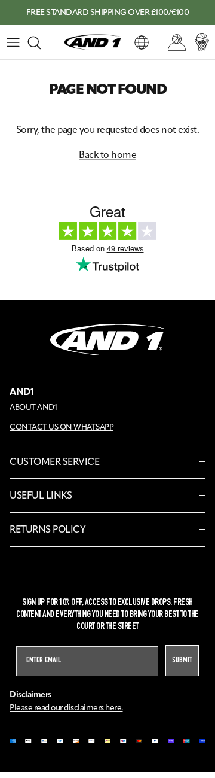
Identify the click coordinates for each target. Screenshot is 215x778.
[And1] (92, 42)
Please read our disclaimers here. (66, 708)
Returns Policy (47, 529)
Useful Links (41, 495)
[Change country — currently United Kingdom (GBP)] (141, 42)
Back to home (107, 154)
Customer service (54, 461)
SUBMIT (182, 661)
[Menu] (13, 42)
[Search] (39, 42)
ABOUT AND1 (33, 407)
